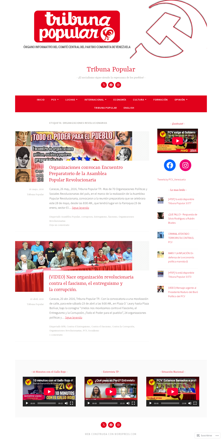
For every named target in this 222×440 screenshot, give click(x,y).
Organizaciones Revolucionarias (65, 330)
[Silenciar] (66, 403)
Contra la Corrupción (123, 326)
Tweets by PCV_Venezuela (171, 179)
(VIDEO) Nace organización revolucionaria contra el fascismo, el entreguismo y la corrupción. (91, 283)
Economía (119, 99)
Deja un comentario (59, 225)
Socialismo (93, 330)
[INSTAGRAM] (118, 424)
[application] (49, 391)
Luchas (70, 99)
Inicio (41, 99)
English (129, 107)
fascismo (112, 217)
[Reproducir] (27, 403)
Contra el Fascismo (101, 326)
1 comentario (56, 335)
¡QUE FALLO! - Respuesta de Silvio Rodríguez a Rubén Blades (182, 218)
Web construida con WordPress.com (110, 434)
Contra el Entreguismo (78, 326)
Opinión (180, 99)
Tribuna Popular (111, 70)
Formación (160, 99)
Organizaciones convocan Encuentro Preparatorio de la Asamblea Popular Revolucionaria (86, 174)
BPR (63, 326)
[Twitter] (103, 85)
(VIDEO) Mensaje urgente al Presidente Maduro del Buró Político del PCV (183, 292)
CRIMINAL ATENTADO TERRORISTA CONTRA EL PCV (181, 238)
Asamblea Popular (70, 217)
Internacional (94, 99)
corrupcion (87, 217)
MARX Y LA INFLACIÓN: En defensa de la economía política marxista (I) (181, 257)
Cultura (138, 99)
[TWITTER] (103, 424)
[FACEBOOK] (111, 424)
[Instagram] (118, 85)
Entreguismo (100, 217)
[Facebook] (111, 85)
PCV (53, 99)
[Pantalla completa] (71, 403)
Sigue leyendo (80, 208)
